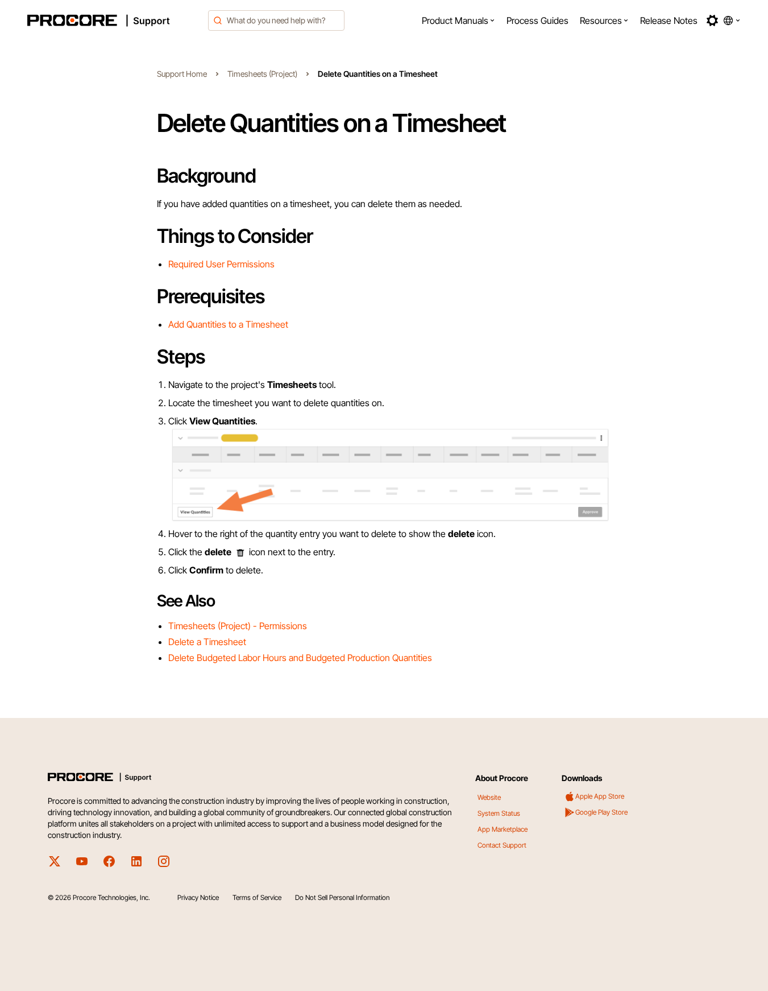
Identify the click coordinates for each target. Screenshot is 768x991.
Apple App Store (599, 796)
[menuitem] (458, 20)
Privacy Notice (198, 897)
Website (489, 797)
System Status (499, 813)
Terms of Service (257, 897)
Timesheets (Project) (262, 74)
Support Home (182, 74)
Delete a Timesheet (207, 641)
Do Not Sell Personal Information (342, 897)
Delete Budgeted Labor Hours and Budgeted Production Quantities (300, 657)
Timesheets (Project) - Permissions (237, 625)
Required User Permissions (221, 264)
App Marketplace (503, 829)
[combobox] (276, 20)
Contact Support (502, 845)
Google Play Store (601, 812)
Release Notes (669, 20)
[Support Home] (114, 20)
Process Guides (537, 20)
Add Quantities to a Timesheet (228, 324)
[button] (458, 20)
